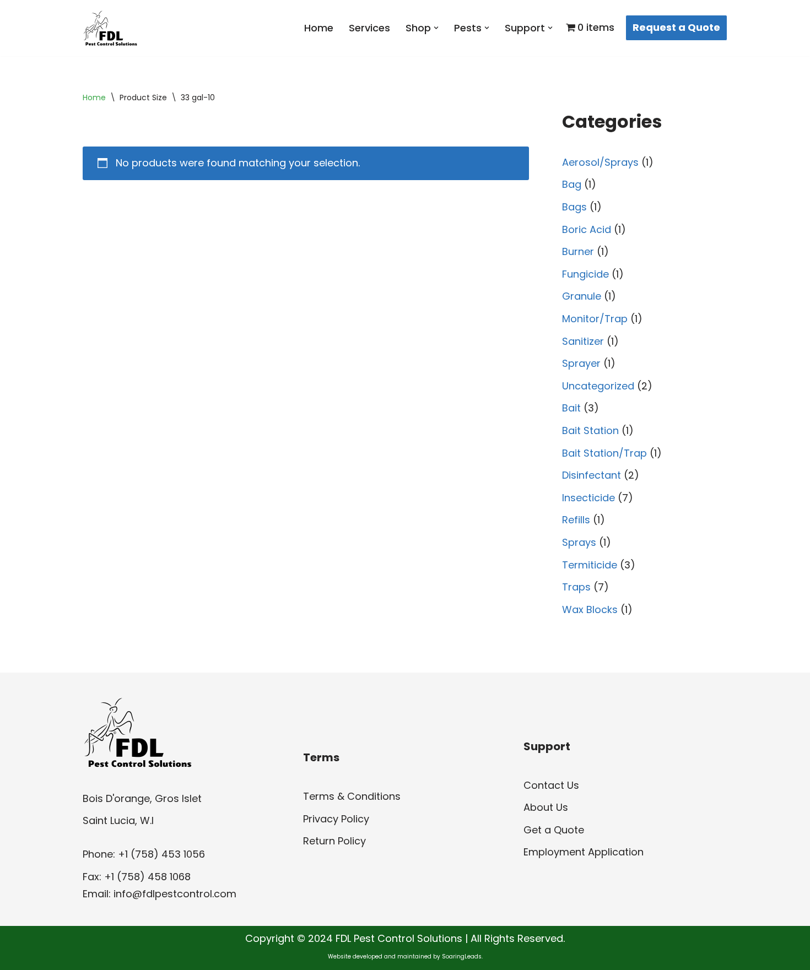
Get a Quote (553, 830)
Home (318, 28)
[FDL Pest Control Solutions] (110, 28)
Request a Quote (676, 27)
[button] (436, 27)
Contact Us (551, 785)
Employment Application (583, 852)
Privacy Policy (336, 819)
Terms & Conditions (352, 796)
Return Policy (334, 841)
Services (369, 28)
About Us (545, 807)
